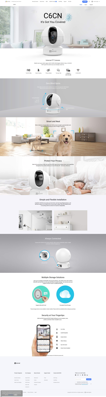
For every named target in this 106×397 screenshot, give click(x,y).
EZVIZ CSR (27, 384)
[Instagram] (78, 375)
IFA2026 (35, 384)
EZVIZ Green (27, 382)
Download (46, 380)
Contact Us (27, 386)
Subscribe (88, 379)
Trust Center (27, 380)
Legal (35, 392)
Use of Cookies (23, 392)
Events (35, 380)
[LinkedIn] (87, 375)
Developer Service (56, 382)
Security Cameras (35, 1)
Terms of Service (30, 392)
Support (65, 1)
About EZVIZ (27, 377)
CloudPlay (60, 1)
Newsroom (36, 377)
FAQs (45, 377)
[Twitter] (80, 375)
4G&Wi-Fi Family (53, 1)
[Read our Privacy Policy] (91, 384)
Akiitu (47, 1)
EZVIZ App (55, 377)
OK (15, 394)
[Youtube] (83, 375)
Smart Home (42, 1)
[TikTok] (85, 375)
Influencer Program (37, 382)
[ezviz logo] (8, 1)
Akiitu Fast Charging (17, 382)
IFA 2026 (69, 1)
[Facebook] (76, 375)
